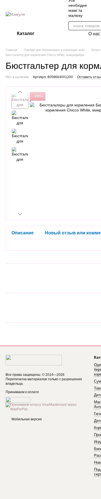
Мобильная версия (26, 419)
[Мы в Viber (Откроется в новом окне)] (98, 8)
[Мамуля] (34, 360)
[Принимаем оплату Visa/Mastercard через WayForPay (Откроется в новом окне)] (46, 407)
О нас (94, 33)
